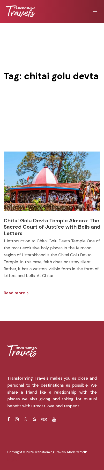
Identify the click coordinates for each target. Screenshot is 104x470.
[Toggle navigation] (82, 11)
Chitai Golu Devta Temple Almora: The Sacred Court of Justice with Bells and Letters (52, 227)
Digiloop (14, 459)
